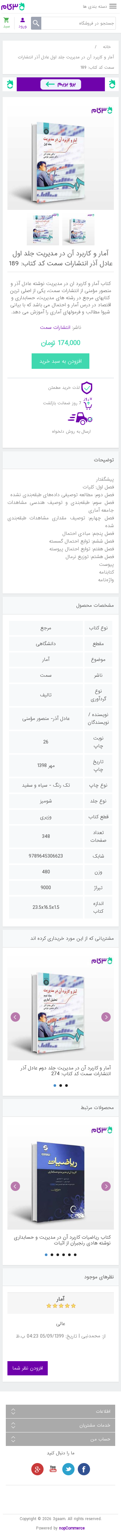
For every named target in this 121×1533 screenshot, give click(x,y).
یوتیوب (53, 1469)
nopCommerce (72, 1528)
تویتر (68, 1469)
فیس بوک (84, 1469)
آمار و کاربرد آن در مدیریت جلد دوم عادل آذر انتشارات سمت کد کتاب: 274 (66, 1071)
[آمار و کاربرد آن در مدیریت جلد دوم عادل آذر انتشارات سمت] (60, 1007)
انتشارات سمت (55, 327)
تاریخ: (71, 1336)
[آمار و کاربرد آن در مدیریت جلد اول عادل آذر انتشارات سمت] (78, 229)
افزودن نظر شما (27, 1368)
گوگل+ (37, 1469)
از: (104, 1336)
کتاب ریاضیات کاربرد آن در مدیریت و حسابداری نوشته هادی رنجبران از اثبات (62, 1240)
